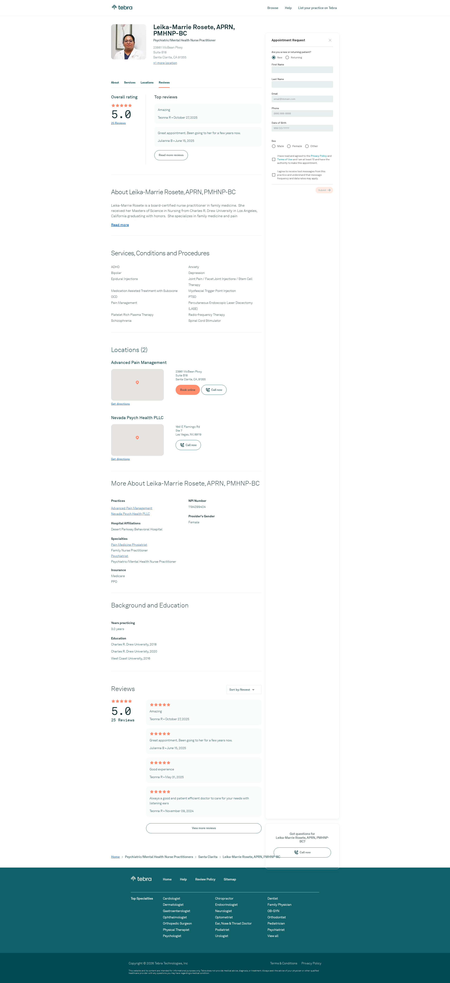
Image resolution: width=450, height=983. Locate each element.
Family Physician (279, 904)
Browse (272, 8)
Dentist (273, 898)
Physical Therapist (176, 930)
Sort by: (239, 689)
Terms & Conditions (283, 963)
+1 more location (165, 63)
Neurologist (223, 911)
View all (273, 936)
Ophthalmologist (175, 917)
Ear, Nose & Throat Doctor (233, 923)
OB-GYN (273, 911)
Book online (187, 390)
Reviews (164, 82)
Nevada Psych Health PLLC (130, 514)
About (115, 82)
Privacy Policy (311, 963)
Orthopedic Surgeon (177, 923)
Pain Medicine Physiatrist (129, 545)
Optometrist (224, 917)
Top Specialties (142, 898)
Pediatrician (276, 923)
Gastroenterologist (176, 911)
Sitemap (230, 879)
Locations (147, 82)
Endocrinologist (226, 904)
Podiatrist (222, 930)
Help (288, 8)
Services (129, 82)
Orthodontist (277, 917)
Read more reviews (171, 155)
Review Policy (205, 879)
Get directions (120, 404)
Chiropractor (224, 898)
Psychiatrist (119, 556)
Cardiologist (171, 898)
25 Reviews (118, 123)
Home (115, 857)
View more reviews (204, 828)
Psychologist (172, 936)
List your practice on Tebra (317, 8)
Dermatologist (173, 904)
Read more (120, 225)
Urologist (221, 936)
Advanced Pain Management (131, 508)
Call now (305, 852)
